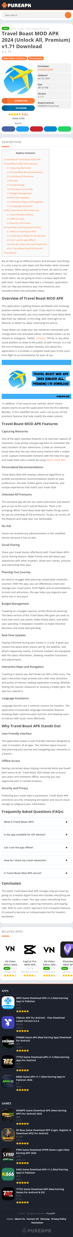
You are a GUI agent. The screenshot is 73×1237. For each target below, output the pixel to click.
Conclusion (10, 252)
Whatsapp (64, 129)
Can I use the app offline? (21, 239)
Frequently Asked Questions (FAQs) (22, 227)
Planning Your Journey (20, 189)
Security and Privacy (19, 223)
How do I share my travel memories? (27, 244)
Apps (21, 28)
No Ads (12, 180)
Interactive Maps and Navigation (25, 201)
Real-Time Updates (18, 197)
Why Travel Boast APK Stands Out (21, 210)
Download (21, 100)
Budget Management (19, 193)
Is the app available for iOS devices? (26, 235)
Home (13, 28)
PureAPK (50, 1213)
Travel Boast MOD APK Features (20, 163)
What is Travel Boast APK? (21, 231)
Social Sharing (15, 184)
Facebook (8, 129)
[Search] (68, 15)
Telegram (50, 129)
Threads (40, 338)
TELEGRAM (21, 108)
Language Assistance (19, 206)
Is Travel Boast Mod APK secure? (25, 248)
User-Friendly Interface (20, 214)
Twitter (22, 129)
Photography (36, 58)
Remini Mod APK (55, 460)
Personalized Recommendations (25, 172)
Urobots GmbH (45, 69)
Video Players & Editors (37, 28)
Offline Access (15, 218)
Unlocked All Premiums (20, 176)
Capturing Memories (19, 167)
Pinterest (36, 129)
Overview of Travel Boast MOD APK (22, 159)
